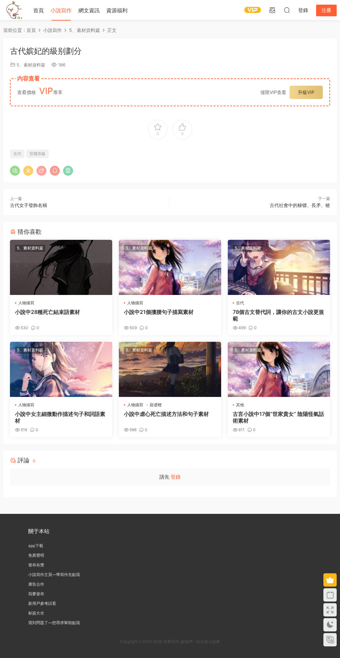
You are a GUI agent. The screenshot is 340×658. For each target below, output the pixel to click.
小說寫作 (61, 10)
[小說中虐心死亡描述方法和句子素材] (170, 369)
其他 (240, 404)
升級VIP (306, 92)
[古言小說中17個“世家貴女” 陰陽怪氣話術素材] (279, 369)
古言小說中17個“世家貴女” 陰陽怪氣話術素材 (278, 417)
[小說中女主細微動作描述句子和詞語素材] (61, 369)
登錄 (176, 477)
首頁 (38, 10)
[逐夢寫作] (13, 10)
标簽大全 (36, 613)
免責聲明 (36, 555)
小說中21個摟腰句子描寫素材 (159, 312)
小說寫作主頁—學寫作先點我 (54, 574)
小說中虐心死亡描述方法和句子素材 (166, 414)
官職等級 (37, 153)
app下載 (35, 545)
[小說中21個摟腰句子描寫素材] (170, 267)
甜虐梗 (156, 404)
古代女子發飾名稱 (28, 205)
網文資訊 (89, 10)
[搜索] (287, 10)
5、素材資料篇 (31, 64)
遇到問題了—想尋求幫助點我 (54, 622)
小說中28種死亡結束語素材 (47, 312)
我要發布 (36, 593)
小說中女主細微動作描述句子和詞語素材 (60, 417)
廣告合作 (36, 584)
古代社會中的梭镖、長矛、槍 (300, 205)
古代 (17, 153)
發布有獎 (36, 564)
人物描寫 (26, 302)
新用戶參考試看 (42, 603)
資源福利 (117, 10)
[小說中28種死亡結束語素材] (61, 267)
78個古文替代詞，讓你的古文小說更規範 (278, 315)
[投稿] (272, 10)
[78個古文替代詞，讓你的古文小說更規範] (279, 267)
